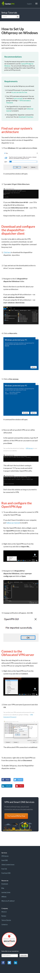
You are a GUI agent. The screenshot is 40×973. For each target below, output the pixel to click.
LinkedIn (8, 786)
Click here (7, 252)
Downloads (4, 884)
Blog (2, 888)
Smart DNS (4, 860)
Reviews (3, 916)
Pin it (21, 786)
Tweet (20, 779)
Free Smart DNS (5, 873)
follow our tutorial (13, 523)
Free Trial (4, 869)
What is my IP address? (8, 901)
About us (4, 911)
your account (18, 98)
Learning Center (5, 892)
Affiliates (3, 896)
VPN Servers (29, 448)
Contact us (4, 924)
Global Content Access (7, 864)
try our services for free (19, 92)
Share (7, 779)
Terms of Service (6, 920)
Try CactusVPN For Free (16, 816)
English (29, 4)
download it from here (26, 117)
